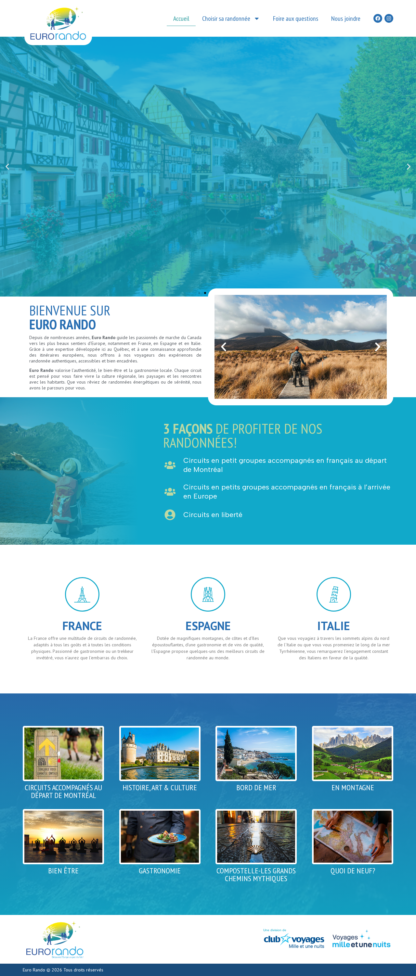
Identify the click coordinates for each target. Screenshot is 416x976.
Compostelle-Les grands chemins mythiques (256, 874)
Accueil (181, 18)
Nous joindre (345, 18)
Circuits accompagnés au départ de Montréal (63, 791)
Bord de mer (256, 787)
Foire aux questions (295, 18)
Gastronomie (160, 871)
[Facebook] (377, 18)
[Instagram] (388, 18)
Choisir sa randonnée (226, 18)
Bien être (63, 871)
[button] (7, 167)
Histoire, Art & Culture (160, 787)
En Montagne (353, 787)
